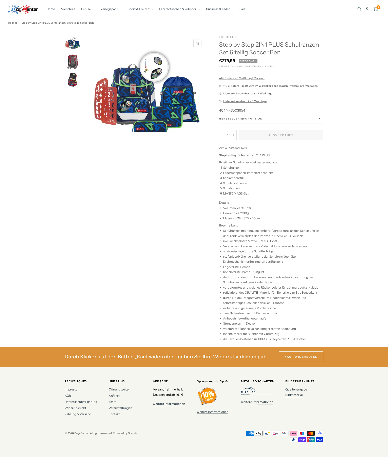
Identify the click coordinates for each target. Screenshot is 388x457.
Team (112, 402)
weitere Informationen (212, 412)
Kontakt (114, 414)
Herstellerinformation (241, 118)
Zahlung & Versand (78, 414)
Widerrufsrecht (75, 408)
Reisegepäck (109, 9)
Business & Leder (218, 9)
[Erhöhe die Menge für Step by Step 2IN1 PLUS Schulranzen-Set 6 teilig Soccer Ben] (233, 135)
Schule (86, 9)
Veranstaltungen (120, 408)
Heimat (12, 22)
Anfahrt (114, 396)
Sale (242, 9)
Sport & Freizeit (139, 9)
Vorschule (68, 9)
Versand (236, 66)
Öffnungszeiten (119, 389)
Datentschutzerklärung (81, 402)
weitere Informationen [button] (169, 404)
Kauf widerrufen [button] (301, 356)
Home (50, 9)
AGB (68, 396)
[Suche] (359, 9)
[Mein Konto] (367, 9)
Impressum (72, 389)
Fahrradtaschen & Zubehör (177, 9)
